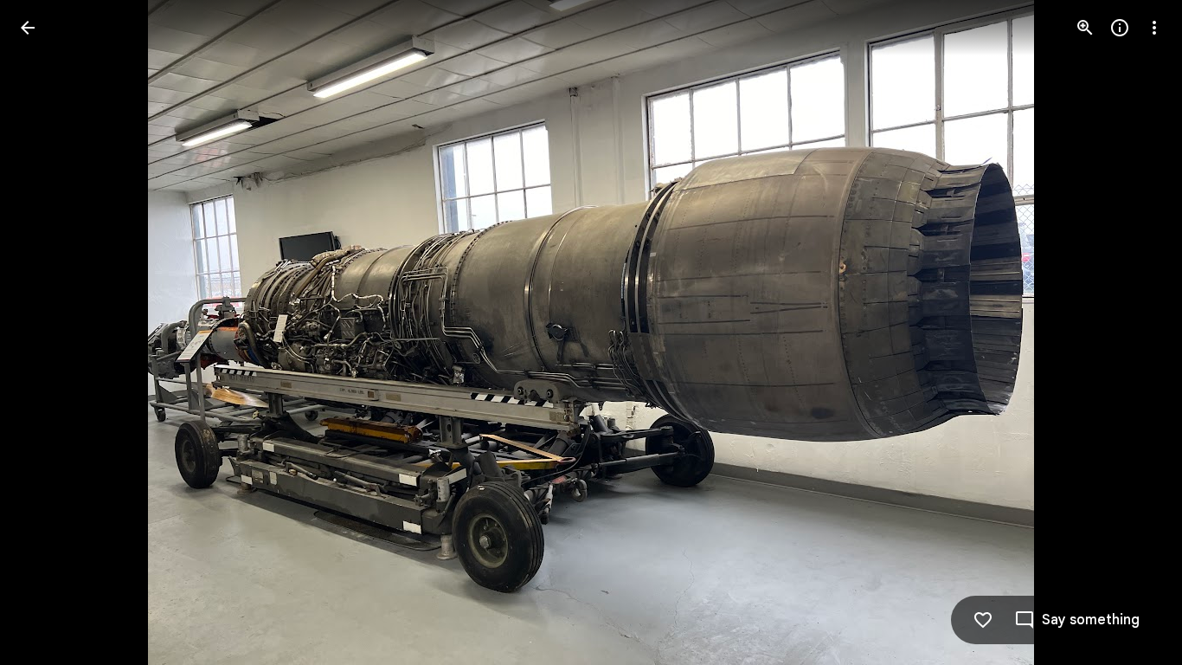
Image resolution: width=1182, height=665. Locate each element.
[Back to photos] (27, 27)
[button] (48, 332)
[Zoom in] (1085, 27)
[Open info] (1119, 27)
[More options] (1154, 27)
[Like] (983, 620)
